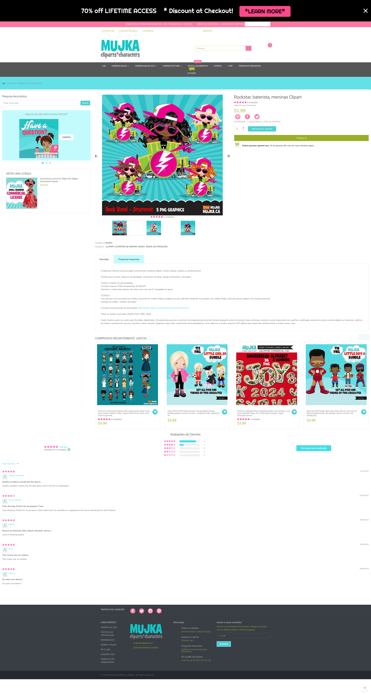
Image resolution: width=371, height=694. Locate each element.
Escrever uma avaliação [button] (313, 448)
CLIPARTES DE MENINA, (126, 246)
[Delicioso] (194, 609)
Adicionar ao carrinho (262, 129)
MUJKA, (141, 246)
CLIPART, (110, 246)
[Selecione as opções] (155, 412)
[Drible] (187, 609)
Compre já (302, 138)
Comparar (148, 30)
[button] (156, 217)
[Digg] (201, 609)
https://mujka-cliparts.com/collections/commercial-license (163, 308)
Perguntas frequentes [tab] (128, 259)
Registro (207, 30)
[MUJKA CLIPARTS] (120, 48)
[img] (8, 471)
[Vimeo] (190, 609)
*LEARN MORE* (265, 11)
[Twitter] (257, 116)
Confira (66, 137)
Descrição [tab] (104, 259)
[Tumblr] (183, 609)
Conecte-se (107, 30)
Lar (3, 83)
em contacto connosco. (193, 326)
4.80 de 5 (63, 447)
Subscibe (224, 644)
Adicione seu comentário (245, 105)
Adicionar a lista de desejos (265, 121)
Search (85, 103)
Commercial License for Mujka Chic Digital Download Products (59, 180)
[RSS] (172, 609)
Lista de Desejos (128, 30)
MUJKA (109, 242)
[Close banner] (366, 11)
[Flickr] (176, 609)
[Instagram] (150, 610)
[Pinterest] (159, 610)
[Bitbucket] (179, 609)
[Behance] (205, 609)
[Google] (165, 609)
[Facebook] (247, 116)
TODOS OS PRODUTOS (157, 246)
